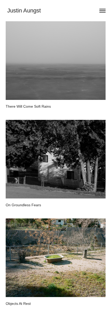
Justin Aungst (23, 10)
